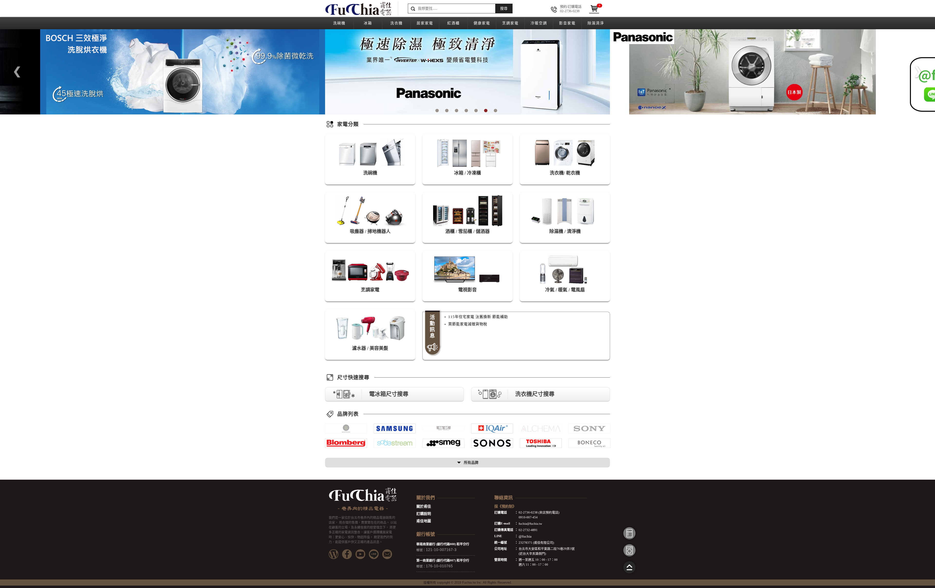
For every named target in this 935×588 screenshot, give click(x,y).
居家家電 (425, 23)
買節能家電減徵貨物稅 (467, 324)
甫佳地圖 (423, 521)
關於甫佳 (423, 506)
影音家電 (567, 23)
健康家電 (482, 23)
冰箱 (368, 23)
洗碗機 (339, 23)
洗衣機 (396, 23)
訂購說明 (423, 514)
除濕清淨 (596, 23)
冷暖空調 (539, 23)
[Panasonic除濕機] (467, 71)
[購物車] (594, 8)
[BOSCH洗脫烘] (182, 71)
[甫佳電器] (358, 8)
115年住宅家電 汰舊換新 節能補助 (478, 317)
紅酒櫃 (453, 23)
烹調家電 (510, 23)
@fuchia (525, 536)
